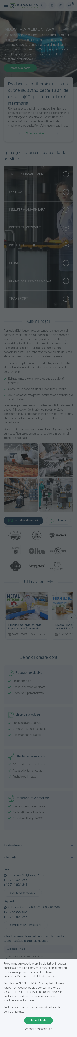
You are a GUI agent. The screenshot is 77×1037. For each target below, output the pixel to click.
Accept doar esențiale (38, 1029)
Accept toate (38, 1020)
